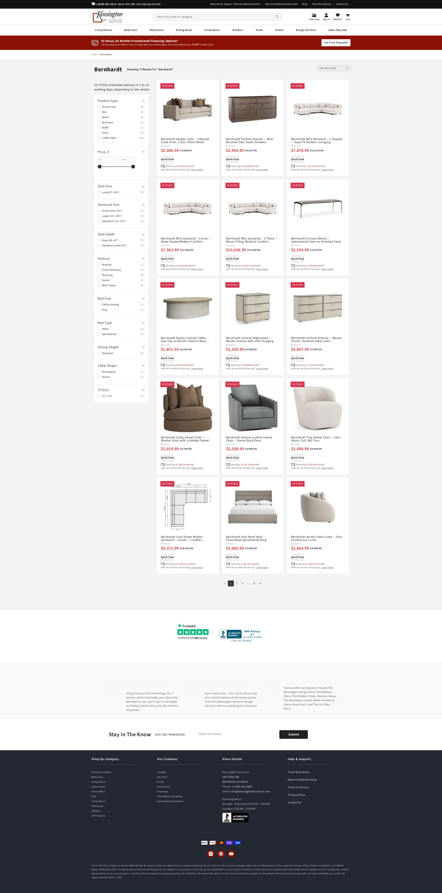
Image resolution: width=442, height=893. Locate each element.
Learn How (197, 169)
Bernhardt (106, 54)
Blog (304, 4)
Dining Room (99, 782)
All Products (98, 816)
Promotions (163, 787)
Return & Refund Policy (302, 780)
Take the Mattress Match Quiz (281, 4)
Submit (293, 734)
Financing (162, 791)
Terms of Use (135, 865)
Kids (94, 796)
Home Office (98, 791)
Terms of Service (298, 787)
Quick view (167, 159)
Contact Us (342, 4)
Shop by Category (102, 772)
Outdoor (96, 811)
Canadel (161, 772)
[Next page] (260, 583)
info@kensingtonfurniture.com (250, 791)
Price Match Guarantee (169, 796)
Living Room (98, 801)
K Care (160, 782)
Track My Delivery (322, 4)
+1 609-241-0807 (242, 787)
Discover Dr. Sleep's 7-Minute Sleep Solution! (235, 4)
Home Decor (98, 787)
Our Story (162, 777)
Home (95, 54)
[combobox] (217, 16)
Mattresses (98, 806)
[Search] (277, 16)
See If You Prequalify (336, 42)
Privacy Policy (296, 795)
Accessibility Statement (170, 801)
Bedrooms (97, 777)
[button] (103, 30)
